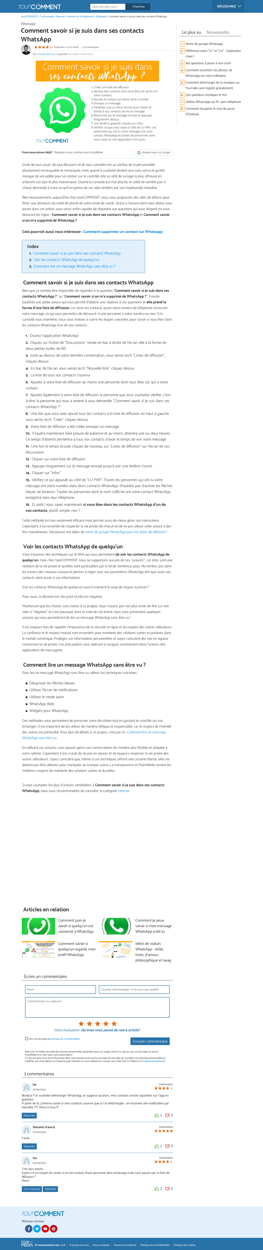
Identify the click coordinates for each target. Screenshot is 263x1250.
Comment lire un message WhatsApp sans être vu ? (74, 266)
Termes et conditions (125, 1245)
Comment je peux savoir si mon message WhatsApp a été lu (153, 926)
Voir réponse (32, 1189)
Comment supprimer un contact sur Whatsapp (123, 232)
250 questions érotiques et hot (206, 95)
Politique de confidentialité (155, 1245)
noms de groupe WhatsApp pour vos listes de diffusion (125, 532)
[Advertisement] (97, 849)
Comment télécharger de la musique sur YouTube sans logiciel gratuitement (213, 85)
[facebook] (28, 1228)
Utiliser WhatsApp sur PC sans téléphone (213, 102)
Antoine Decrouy (46, 54)
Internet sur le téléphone (80, 16)
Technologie (47, 16)
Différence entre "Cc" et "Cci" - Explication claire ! (213, 53)
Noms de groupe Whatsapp (204, 44)
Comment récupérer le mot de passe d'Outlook (210, 111)
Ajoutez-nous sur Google (156, 152)
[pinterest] (53, 1228)
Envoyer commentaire (150, 1041)
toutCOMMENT (29, 16)
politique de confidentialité (65, 1039)
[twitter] (37, 1228)
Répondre (29, 1115)
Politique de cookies (184, 1245)
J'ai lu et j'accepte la (54, 1039)
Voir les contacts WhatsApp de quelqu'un (66, 260)
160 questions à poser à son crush (208, 63)
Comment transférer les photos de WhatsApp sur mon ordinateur (209, 73)
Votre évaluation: (67, 1030)
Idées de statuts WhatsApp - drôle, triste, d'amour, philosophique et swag (153, 952)
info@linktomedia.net (152, 1061)
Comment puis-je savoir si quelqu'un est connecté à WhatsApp (75, 926)
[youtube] (45, 1228)
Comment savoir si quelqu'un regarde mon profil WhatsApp (77, 949)
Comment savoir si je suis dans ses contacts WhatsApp (77, 253)
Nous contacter (101, 1245)
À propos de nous (79, 1245)
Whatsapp (101, 16)
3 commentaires (90, 47)
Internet (60, 16)
